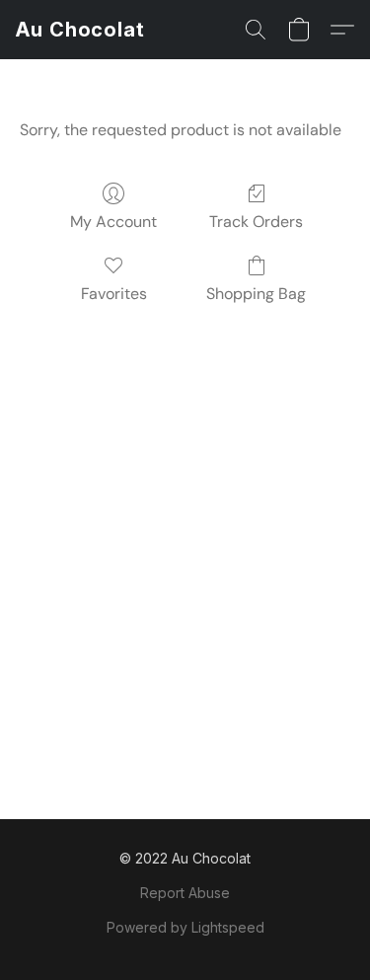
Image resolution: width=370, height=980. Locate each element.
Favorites (114, 293)
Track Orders (256, 221)
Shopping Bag (256, 293)
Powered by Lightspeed (185, 927)
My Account (113, 221)
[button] (80, 29)
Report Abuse (185, 892)
